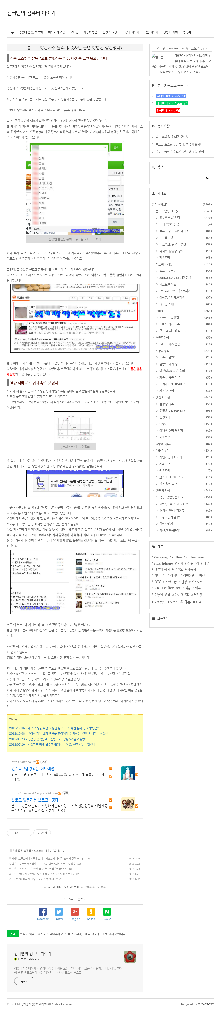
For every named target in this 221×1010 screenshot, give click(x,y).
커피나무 (164, 464)
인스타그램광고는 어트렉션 (32, 768)
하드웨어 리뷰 (56, 32)
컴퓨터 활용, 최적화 (31, 32)
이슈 (198, 587)
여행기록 (164, 424)
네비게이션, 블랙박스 (171, 384)
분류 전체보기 (160, 204)
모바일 (74, 32)
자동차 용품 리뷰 (169, 377)
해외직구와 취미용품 (171, 510)
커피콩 (198, 594)
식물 (188, 587)
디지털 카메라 (167, 304)
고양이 (158, 594)
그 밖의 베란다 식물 (171, 477)
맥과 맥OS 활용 (168, 224)
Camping (161, 557)
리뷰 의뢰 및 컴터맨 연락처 (172, 137)
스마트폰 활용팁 (168, 317)
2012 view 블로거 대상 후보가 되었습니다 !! (33, 879)
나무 (206, 563)
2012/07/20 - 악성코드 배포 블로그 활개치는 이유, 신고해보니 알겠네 (52, 744)
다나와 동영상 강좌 (170, 251)
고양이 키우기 (130, 32)
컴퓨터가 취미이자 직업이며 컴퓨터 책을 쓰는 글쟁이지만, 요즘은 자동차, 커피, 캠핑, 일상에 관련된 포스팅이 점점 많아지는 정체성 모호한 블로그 (68, 970)
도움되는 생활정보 (170, 517)
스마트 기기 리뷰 (169, 324)
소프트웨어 (162, 337)
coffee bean (195, 557)
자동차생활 (90, 32)
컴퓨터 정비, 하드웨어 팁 (173, 231)
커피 (180, 563)
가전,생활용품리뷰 (170, 530)
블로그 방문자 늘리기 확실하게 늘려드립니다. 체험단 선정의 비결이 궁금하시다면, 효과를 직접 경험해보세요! (59, 808)
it (169, 594)
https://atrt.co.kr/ (23, 762)
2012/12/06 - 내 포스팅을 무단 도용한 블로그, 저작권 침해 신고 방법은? (54, 728)
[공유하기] (22, 833)
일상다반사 (165, 524)
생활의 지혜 (170, 32)
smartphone (163, 563)
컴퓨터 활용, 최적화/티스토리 (63, 887)
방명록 (187, 32)
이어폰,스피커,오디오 (171, 297)
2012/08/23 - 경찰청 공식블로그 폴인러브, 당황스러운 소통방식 (48, 739)
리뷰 (187, 601)
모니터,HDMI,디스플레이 (174, 291)
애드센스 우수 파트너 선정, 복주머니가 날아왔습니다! (37, 868)
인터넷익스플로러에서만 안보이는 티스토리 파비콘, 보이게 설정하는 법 (46, 858)
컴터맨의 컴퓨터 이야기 (31, 12)
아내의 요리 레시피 (170, 430)
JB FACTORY (206, 1004)
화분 (198, 602)
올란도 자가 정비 (169, 364)
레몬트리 (164, 470)
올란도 (178, 569)
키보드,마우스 (167, 284)
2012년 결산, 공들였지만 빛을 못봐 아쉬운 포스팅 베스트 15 (41, 874)
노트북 (174, 602)
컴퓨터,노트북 (167, 271)
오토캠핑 (160, 602)
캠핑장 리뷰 (166, 404)
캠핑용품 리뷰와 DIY (171, 411)
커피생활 (164, 437)
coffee (177, 557)
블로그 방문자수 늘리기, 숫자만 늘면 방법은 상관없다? (75, 47)
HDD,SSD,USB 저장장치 (174, 277)
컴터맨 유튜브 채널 (168, 110)
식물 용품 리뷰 (167, 484)
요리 (157, 587)
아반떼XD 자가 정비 (171, 371)
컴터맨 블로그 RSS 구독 (171, 96)
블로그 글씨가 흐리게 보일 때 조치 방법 (180, 152)
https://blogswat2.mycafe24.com (34, 793)
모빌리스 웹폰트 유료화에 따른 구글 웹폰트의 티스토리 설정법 (42, 863)
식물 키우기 (151, 32)
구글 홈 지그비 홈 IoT (172, 331)
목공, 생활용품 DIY (170, 497)
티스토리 (38, 851)
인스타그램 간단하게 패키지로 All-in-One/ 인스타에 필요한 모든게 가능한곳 (60, 776)
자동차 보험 (166, 390)
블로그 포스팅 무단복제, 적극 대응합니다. (181, 144)
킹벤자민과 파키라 (170, 457)
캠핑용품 (188, 575)
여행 (202, 575)
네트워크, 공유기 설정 (172, 244)
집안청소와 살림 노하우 (173, 504)
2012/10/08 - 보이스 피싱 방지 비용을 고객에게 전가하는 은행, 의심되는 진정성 (58, 733)
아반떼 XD (182, 594)
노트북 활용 (166, 237)
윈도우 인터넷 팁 (169, 218)
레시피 (174, 575)
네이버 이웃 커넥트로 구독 (172, 103)
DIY (158, 581)
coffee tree (172, 587)
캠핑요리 (164, 417)
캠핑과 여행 (110, 32)
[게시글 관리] (27, 833)
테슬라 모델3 (167, 357)
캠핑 (184, 581)
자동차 (191, 569)
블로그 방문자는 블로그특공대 (35, 799)
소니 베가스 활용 (169, 344)
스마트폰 (171, 581)
